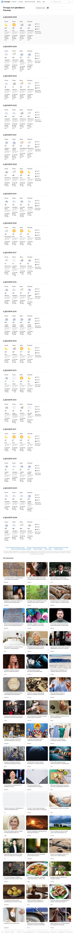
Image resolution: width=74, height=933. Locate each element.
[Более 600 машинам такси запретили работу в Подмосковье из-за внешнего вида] (60, 757)
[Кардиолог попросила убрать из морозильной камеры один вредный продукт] (14, 596)
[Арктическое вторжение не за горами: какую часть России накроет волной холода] (60, 665)
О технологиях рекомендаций (43, 932)
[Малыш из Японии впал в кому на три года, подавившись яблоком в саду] (60, 780)
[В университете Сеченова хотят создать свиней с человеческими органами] (60, 596)
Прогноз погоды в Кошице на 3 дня (15, 547)
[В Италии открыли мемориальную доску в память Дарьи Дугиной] (14, 619)
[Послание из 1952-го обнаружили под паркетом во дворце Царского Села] (14, 573)
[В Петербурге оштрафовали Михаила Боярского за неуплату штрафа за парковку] (60, 573)
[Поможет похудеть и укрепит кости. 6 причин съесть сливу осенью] (37, 619)
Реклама (12, 932)
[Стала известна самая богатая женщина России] (14, 780)
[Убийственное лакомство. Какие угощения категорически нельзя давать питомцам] (37, 573)
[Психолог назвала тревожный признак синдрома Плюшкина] (37, 688)
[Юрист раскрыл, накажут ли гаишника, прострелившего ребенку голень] (37, 895)
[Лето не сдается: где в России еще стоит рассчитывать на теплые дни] (60, 826)
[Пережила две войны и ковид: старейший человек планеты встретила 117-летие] (37, 642)
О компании (6, 932)
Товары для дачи (58, 549)
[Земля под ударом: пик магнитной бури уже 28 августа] (37, 826)
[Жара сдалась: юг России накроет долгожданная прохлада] (60, 918)
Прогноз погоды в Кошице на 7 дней (58, 547)
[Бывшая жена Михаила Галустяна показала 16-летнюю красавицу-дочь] (14, 711)
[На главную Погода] (6, 1)
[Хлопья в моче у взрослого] (14, 918)
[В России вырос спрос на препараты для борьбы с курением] (60, 688)
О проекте (19, 932)
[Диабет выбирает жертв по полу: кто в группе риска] (60, 711)
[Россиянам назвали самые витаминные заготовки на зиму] (14, 895)
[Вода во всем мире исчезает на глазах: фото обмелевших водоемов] (60, 849)
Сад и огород (48, 549)
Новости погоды (37, 549)
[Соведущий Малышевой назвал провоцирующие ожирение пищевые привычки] (14, 688)
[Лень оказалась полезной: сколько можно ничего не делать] (37, 711)
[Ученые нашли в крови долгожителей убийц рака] (37, 665)
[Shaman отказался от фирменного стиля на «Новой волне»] (14, 803)
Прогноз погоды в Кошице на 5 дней (36, 547)
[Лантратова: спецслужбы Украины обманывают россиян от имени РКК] (60, 642)
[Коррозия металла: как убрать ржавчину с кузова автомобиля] (37, 918)
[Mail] (2, 1)
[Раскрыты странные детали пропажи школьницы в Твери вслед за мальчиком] (14, 757)
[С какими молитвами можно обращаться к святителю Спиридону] (37, 734)
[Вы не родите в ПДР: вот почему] (60, 803)
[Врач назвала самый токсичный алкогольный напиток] (37, 849)
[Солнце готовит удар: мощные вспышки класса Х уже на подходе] (37, 803)
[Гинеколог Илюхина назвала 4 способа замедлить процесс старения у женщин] (14, 734)
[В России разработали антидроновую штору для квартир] (37, 780)
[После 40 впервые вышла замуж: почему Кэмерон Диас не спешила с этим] (14, 826)
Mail (2, 932)
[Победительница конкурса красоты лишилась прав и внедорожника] (14, 665)
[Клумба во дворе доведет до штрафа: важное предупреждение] (60, 872)
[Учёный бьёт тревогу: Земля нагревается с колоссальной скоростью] (37, 757)
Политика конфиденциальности (29, 932)
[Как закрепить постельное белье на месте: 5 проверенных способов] (14, 642)
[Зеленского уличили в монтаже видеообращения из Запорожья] (60, 619)
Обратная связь (53, 932)
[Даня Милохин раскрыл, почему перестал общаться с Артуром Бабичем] (14, 849)
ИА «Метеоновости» (68, 932)
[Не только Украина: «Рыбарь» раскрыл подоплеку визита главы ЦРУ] (14, 872)
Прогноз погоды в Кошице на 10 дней (21, 549)
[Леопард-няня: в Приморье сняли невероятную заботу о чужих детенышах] (37, 596)
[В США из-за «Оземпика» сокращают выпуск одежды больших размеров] (60, 734)
